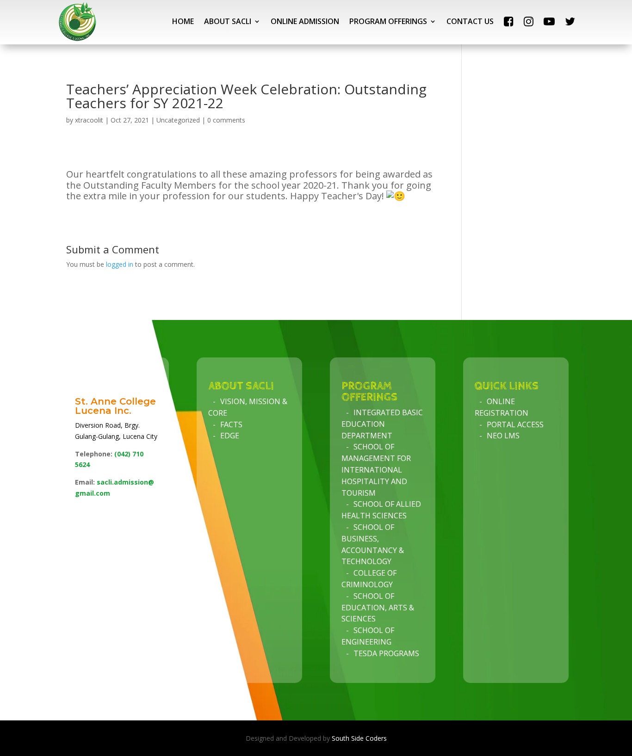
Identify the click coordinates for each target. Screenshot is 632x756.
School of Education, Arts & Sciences (377, 607)
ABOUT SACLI (227, 21)
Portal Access (515, 424)
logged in (119, 264)
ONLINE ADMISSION (305, 21)
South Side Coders (359, 738)
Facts (231, 424)
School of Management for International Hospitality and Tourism (376, 470)
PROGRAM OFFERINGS (388, 21)
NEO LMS (503, 435)
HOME (183, 21)
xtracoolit (89, 120)
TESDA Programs (386, 653)
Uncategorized (178, 120)
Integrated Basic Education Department (382, 424)
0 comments (226, 120)
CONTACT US (470, 21)
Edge (229, 435)
